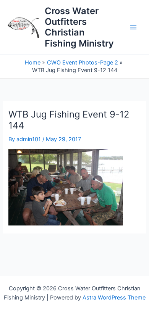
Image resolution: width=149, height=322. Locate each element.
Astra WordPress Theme (114, 297)
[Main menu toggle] (133, 27)
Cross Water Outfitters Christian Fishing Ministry (79, 27)
